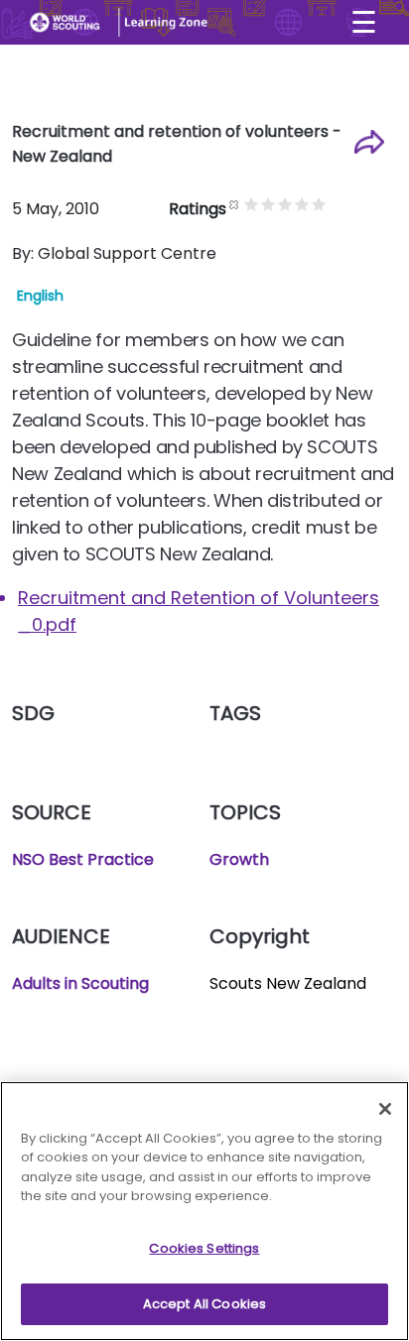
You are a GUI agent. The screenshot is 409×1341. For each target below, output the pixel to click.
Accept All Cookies (204, 1303)
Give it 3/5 (285, 203)
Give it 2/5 (268, 203)
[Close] (385, 1109)
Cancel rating (234, 203)
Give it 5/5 (319, 203)
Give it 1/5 (251, 203)
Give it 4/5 (302, 203)
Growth (239, 859)
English (40, 295)
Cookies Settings (204, 1248)
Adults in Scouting (80, 983)
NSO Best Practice (83, 859)
